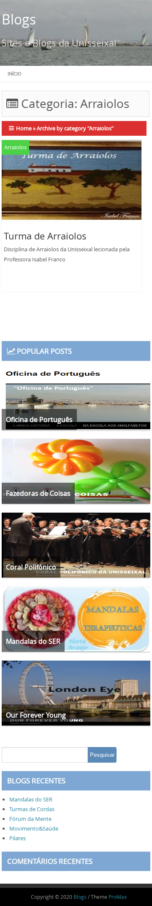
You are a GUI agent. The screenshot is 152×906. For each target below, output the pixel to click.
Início (15, 73)
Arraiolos (15, 147)
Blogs (19, 19)
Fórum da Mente (30, 819)
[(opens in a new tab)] (72, 183)
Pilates (17, 838)
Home (24, 128)
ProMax (118, 896)
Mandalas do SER (30, 799)
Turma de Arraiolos (45, 236)
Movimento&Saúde (33, 828)
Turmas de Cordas (31, 809)
